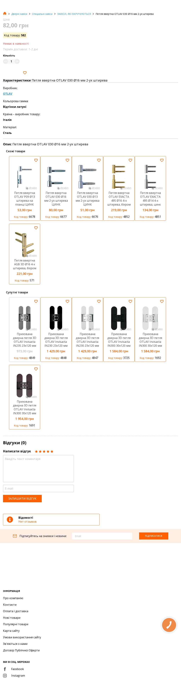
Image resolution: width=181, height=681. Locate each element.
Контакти (9, 605)
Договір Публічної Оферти (21, 650)
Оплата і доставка (15, 611)
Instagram (18, 675)
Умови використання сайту (22, 637)
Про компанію (13, 598)
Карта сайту (11, 631)
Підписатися (153, 535)
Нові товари (11, 618)
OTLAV (7, 94)
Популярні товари (15, 624)
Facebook (17, 669)
